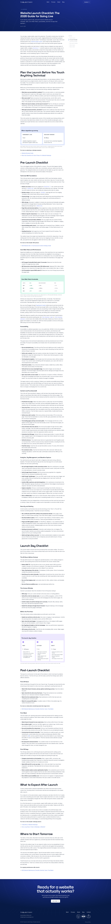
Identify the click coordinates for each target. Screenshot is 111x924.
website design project (36, 41)
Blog (63, 2)
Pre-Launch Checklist (73, 39)
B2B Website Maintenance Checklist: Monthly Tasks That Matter (38, 709)
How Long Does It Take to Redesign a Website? (33, 826)
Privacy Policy (88, 922)
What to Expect (72, 45)
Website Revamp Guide (27, 153)
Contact (86, 2)
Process (53, 2)
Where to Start (72, 46)
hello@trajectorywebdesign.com (26, 917)
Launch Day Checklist (73, 41)
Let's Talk (54, 901)
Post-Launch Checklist (73, 43)
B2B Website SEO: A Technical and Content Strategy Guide (36, 245)
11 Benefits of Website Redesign (30, 824)
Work (48, 2)
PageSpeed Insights (41, 305)
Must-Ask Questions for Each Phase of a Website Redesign (36, 155)
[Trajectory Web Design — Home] (26, 2)
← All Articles (23, 9)
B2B (29, 736)
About (58, 2)
